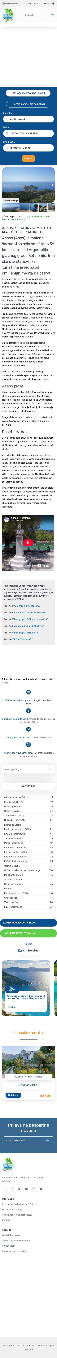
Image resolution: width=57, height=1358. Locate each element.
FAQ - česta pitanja (12, 1209)
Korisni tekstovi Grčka (15, 852)
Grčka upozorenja (13, 806)
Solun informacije (13, 884)
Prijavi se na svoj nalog (14, 1251)
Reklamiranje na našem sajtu (17, 1214)
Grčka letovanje (12, 811)
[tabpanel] (28, 1062)
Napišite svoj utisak (18, 933)
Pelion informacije (13, 875)
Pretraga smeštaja (28, 93)
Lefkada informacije (14, 847)
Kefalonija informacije (13, 220)
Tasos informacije (13, 838)
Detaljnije (12, 1007)
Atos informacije (13, 879)
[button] (30, 15)
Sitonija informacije (14, 834)
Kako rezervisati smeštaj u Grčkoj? (20, 1204)
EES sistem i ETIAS (13, 802)
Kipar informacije (13, 907)
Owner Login (8, 1245)
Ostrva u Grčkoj (12, 866)
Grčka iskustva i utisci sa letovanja (22, 870)
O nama (6, 1220)
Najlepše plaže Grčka (15, 820)
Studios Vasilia (28, 1085)
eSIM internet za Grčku (16, 797)
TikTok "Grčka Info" (22, 639)
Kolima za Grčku (12, 825)
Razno (7, 888)
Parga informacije (13, 843)
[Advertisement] (28, 56)
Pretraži (28, 158)
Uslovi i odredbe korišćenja (16, 1240)
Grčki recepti (10, 898)
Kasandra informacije (15, 856)
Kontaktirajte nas (11, 1235)
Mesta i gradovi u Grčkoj (16, 893)
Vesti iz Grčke (11, 902)
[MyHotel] (8, 15)
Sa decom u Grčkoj (14, 815)
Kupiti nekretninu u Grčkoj (17, 829)
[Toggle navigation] (52, 15)
